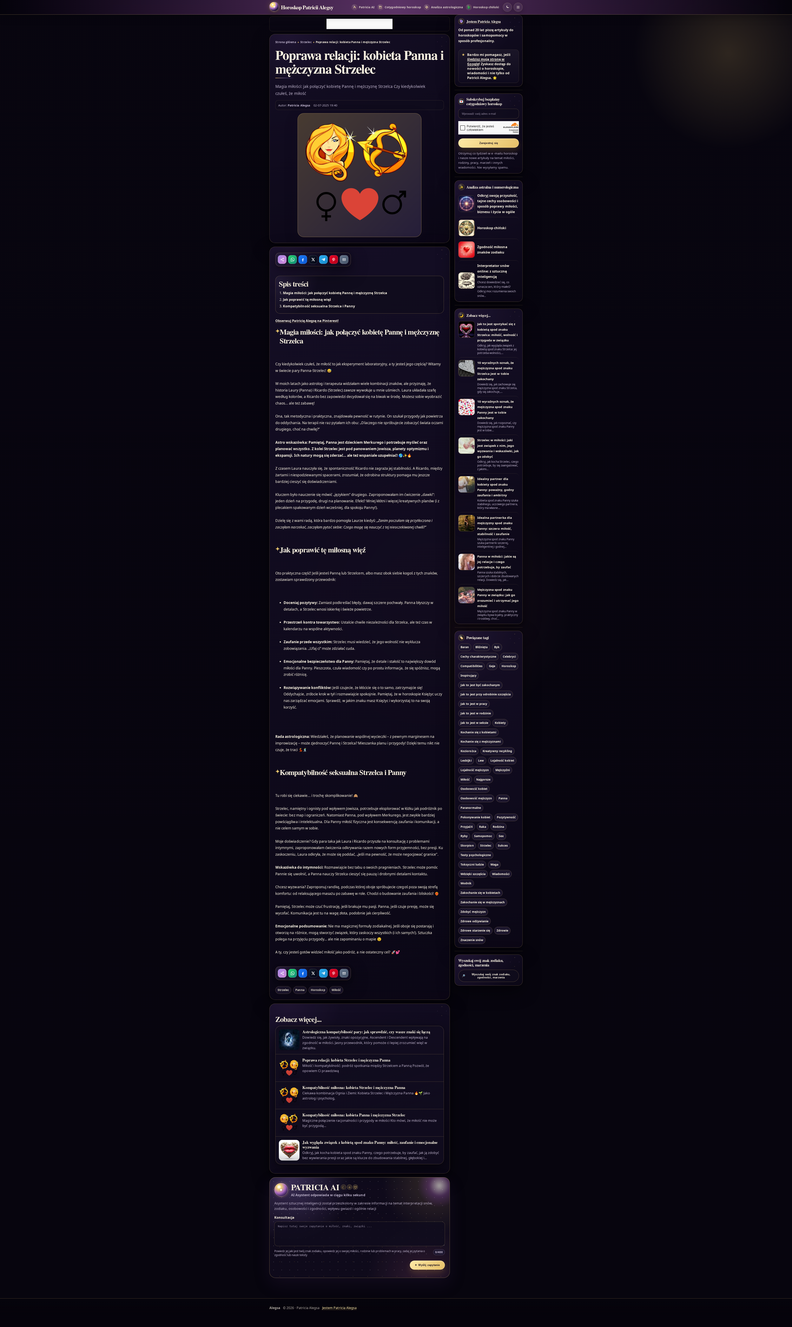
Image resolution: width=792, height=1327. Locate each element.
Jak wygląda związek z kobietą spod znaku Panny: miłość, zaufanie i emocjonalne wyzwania (370, 1144)
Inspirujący (468, 675)
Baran (465, 647)
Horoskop (318, 990)
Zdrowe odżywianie (474, 921)
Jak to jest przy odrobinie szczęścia (486, 694)
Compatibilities (471, 666)
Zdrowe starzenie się (475, 930)
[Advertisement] (359, 24)
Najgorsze (483, 779)
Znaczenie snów (472, 940)
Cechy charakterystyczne (478, 656)
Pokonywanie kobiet (475, 817)
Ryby (464, 836)
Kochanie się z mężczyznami (481, 741)
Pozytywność (506, 817)
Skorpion (467, 845)
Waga (494, 864)
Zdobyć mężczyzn (473, 912)
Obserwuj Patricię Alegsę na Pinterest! (307, 320)
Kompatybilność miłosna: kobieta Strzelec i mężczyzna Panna (353, 1087)
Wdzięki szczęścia (473, 874)
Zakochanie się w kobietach (480, 893)
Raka (482, 827)
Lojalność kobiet (502, 760)
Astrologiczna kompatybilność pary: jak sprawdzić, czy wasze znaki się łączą (366, 1032)
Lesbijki (466, 760)
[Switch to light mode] (507, 7)
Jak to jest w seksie (474, 723)
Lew (481, 760)
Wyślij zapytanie (427, 1265)
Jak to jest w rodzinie (476, 713)
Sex (501, 836)
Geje (492, 666)
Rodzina (498, 827)
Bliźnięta (481, 647)
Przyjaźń (467, 827)
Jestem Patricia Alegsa (483, 21)
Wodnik (466, 883)
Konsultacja (284, 1217)
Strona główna (285, 42)
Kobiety (500, 723)
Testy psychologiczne (476, 855)
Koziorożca (468, 751)
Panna (299, 990)
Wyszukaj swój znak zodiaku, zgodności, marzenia (486, 976)
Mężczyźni (502, 770)
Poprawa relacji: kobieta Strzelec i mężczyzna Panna (346, 1060)
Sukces (503, 845)
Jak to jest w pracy (474, 704)
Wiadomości (500, 874)
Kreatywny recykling (497, 751)
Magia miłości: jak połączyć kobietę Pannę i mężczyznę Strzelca (335, 293)
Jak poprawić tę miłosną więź (307, 299)
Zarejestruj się (488, 143)
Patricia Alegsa (299, 105)
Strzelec (306, 42)
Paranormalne (471, 808)
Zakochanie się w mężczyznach (483, 902)
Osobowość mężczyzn (476, 798)
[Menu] (518, 7)
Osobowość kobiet (474, 789)
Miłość (336, 990)
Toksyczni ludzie (472, 864)
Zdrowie (502, 930)
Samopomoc (483, 836)
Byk (497, 647)
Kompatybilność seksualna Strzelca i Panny (319, 306)
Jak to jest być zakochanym (480, 685)
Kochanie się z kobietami (478, 732)
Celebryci (509, 656)
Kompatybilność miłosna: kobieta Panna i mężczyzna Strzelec (353, 1115)
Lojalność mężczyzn (475, 770)
